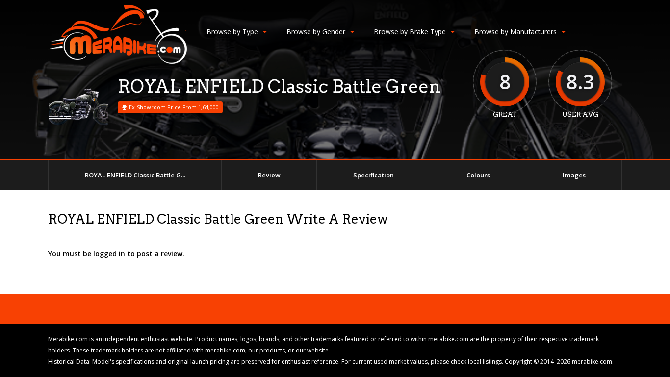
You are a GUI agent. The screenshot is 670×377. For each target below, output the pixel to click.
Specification (373, 175)
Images (574, 175)
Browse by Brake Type (410, 31)
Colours (478, 175)
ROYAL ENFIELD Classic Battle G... (135, 175)
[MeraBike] (117, 61)
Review (269, 175)
